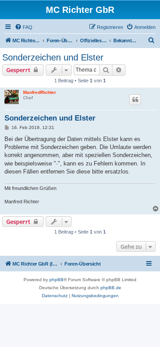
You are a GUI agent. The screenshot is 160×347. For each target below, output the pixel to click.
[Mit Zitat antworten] (135, 99)
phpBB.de (110, 287)
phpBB (56, 279)
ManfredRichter (39, 92)
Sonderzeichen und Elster (53, 57)
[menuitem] (23, 27)
